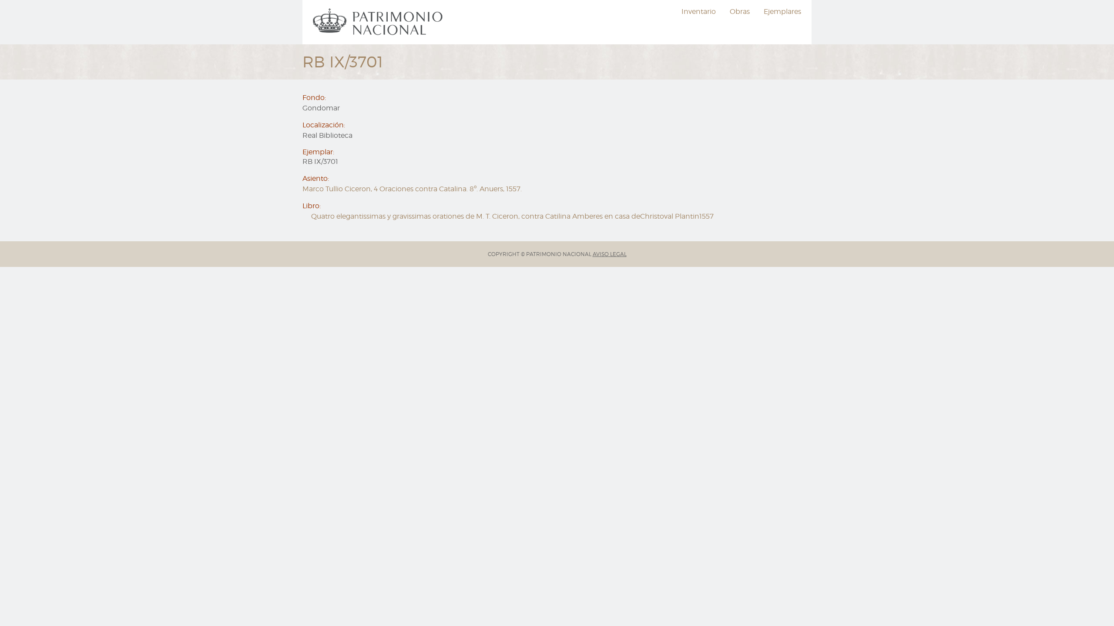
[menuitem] (379, 22)
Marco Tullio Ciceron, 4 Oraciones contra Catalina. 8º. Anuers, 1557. (412, 189)
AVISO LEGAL (610, 254)
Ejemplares (782, 11)
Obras (740, 11)
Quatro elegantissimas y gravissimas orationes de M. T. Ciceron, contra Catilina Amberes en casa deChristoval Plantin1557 (512, 216)
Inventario (698, 11)
